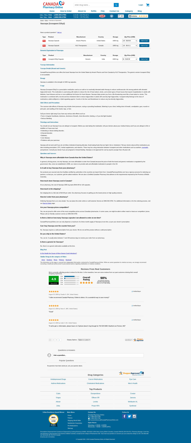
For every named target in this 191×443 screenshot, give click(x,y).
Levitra (95, 402)
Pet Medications (73, 425)
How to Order (66, 11)
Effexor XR (95, 397)
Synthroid (132, 406)
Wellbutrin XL (133, 402)
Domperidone (95, 393)
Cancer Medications (95, 379)
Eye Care (132, 379)
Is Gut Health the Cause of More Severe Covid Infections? (58, 253)
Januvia (133, 397)
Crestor (132, 393)
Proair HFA (95, 406)
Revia (55, 260)
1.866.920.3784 (60, 15)
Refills (93, 11)
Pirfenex (61, 260)
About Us (82, 11)
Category (129, 11)
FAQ (102, 11)
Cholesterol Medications (95, 383)
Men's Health (132, 383)
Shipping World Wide (74, 420)
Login (141, 5)
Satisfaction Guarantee (75, 423)
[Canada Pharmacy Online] (53, 8)
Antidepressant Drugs (58, 379)
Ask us (59, 32)
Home (52, 11)
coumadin (145, 147)
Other (46, 20)
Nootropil (68, 260)
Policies (70, 418)
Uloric (43, 260)
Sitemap (70, 428)
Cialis (58, 393)
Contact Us (114, 11)
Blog (140, 11)
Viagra (58, 397)
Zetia (58, 406)
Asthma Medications (58, 383)
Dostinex (49, 260)
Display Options (72, 340)
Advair (58, 402)
